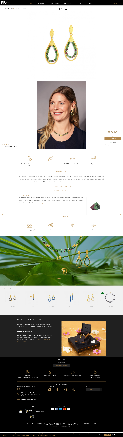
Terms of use (72, 424)
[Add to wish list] (117, 8)
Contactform (24, 389)
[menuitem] (111, 3)
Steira (32, 306)
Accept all (107, 434)
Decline (101, 434)
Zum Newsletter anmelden (61, 365)
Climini (13, 306)
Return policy (90, 423)
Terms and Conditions (54, 424)
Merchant (119, 1)
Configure (114, 434)
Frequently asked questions (28, 399)
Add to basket (112, 138)
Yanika (71, 306)
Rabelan (110, 306)
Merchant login (44, 423)
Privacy (77, 423)
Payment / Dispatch (62, 423)
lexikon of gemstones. (42, 202)
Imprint (30, 423)
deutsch (113, 1)
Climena (51, 306)
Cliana (91, 306)
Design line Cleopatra (9, 146)
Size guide (112, 149)
